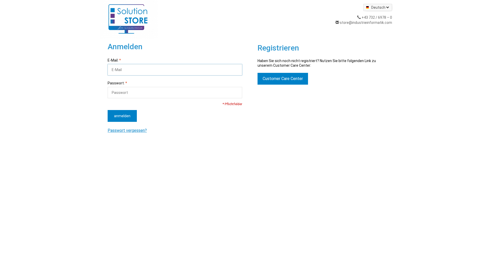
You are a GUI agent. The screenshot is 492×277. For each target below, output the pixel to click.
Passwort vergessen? (127, 130)
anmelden (122, 116)
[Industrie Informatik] (129, 19)
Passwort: (117, 83)
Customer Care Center (283, 78)
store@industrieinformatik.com (366, 23)
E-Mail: (114, 60)
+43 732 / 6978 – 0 (377, 17)
